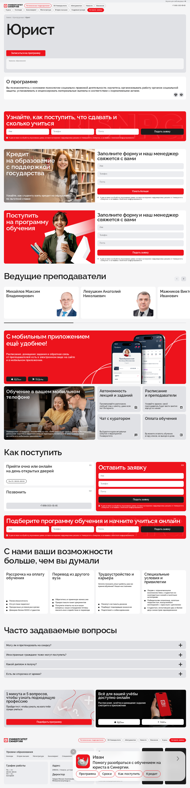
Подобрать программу (49, 722)
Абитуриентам (76, 6)
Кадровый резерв (78, 10)
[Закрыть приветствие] (73, 752)
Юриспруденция (18, 17)
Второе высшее (61, 10)
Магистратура (45, 10)
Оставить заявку (95, 10)
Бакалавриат (31, 10)
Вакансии (100, 6)
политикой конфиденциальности (123, 138)
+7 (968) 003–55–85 (178, 5)
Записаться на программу (25, 53)
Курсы (8, 10)
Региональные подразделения (38, 6)
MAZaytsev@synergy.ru (61, 781)
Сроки (107, 774)
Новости (89, 6)
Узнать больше (140, 191)
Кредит (151, 774)
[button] (176, 279)
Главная (8, 17)
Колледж (18, 10)
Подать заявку (162, 131)
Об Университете (60, 6)
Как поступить (129, 774)
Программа (87, 774)
